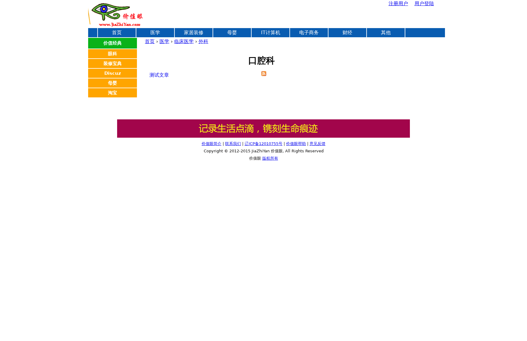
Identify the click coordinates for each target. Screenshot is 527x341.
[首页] (115, 13)
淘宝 (112, 93)
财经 (347, 32)
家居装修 (193, 32)
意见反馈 (317, 143)
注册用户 (398, 3)
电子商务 (309, 32)
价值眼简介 (211, 143)
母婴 (232, 32)
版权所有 (270, 158)
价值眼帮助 (296, 143)
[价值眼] (263, 136)
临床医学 (184, 41)
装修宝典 (112, 63)
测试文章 (159, 75)
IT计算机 (270, 32)
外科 (203, 41)
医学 (164, 41)
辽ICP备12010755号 (263, 143)
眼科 (112, 53)
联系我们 (233, 143)
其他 (386, 32)
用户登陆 (424, 3)
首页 (150, 41)
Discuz (112, 73)
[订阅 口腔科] (263, 74)
